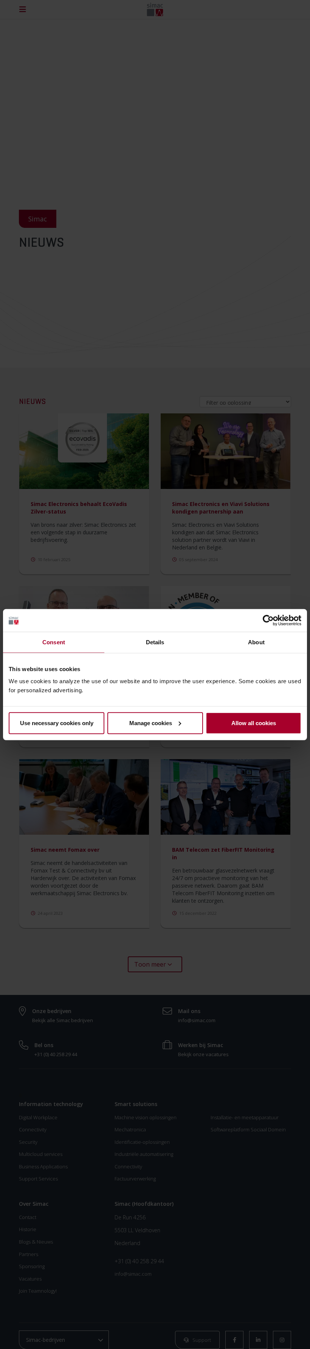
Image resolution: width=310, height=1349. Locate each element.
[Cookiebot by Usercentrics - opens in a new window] (268, 620)
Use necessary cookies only (56, 722)
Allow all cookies (253, 722)
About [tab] (256, 642)
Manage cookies (150, 722)
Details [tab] (155, 642)
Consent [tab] (53, 642)
